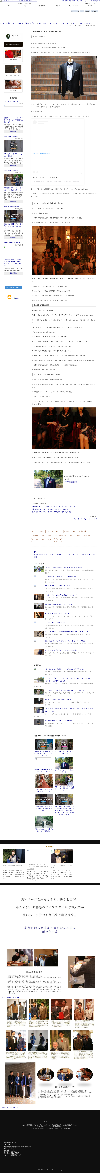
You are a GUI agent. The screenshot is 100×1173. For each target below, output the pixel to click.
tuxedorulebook (11, 101)
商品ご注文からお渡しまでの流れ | (60, 1127)
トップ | (24, 1124)
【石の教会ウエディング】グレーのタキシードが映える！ (43, 830)
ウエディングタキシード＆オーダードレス (58, 586)
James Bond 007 (38, 181)
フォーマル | (59, 1124)
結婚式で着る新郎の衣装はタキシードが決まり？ (60, 604)
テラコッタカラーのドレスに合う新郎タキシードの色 (43, 791)
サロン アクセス (75, 11)
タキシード (87, 535)
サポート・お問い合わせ (65, 1128)
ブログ (82, 11)
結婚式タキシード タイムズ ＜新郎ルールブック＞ (21, 23)
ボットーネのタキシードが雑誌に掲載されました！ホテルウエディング (66, 632)
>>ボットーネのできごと (10, 1107)
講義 (74, 531)
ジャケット (51, 540)
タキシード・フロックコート (62, 23)
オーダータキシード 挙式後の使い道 (64, 771)
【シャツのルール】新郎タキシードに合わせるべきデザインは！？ (65, 669)
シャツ (71, 535)
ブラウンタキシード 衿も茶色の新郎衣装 (82, 554)
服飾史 (41, 531)
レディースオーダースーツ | (49, 1124)
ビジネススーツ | (38, 1124)
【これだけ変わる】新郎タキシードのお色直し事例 (60, 576)
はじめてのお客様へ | (38, 1125)
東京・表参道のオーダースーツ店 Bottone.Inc (48, 1169)
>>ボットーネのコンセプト (10, 997)
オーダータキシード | (68, 1124)
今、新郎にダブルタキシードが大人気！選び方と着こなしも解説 (51, 512)
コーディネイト (56, 531)
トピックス (58, 6)
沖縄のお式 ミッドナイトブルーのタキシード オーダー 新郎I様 (65, 641)
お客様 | (65, 1125)
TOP (9, 6)
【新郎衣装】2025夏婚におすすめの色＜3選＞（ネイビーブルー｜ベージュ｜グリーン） (44, 753)
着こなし (66, 531)
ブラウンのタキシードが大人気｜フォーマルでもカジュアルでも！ (64, 789)
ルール (59, 540)
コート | (75, 1124)
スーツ (34, 531)
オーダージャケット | (27, 1125)
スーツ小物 (35, 535)
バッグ (78, 535)
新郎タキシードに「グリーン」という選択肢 (58, 720)
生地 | (49, 1125)
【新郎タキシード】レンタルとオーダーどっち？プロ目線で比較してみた (54, 506)
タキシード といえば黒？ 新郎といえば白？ (58, 699)
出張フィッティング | (46, 1127)
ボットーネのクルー (60, 535)
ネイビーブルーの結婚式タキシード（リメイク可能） (61, 650)
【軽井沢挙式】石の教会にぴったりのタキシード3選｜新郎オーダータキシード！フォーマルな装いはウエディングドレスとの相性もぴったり (64, 810)
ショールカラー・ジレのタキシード (56, 622)
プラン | (46, 1125)
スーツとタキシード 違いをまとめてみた (58, 613)
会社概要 (87, 11)
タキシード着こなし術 (25, 5)
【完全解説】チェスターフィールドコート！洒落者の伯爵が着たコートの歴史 (37, 867)
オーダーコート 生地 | (57, 1125)
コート (49, 535)
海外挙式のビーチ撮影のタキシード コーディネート (43, 770)
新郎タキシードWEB (90, 5)
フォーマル (35, 540)
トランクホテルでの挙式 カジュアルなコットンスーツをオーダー (65, 690)
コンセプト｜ (30, 1124)
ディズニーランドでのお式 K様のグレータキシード (61, 595)
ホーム (2, 23)
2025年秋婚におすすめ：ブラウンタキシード (64, 752)
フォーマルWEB (73, 6)
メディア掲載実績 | (36, 1127)
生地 (47, 531)
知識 (43, 535)
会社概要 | (69, 1125)
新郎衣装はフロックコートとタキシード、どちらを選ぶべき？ (51, 509)
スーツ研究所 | (55, 1128)
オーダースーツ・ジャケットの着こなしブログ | (40, 1128)
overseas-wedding (11, 207)
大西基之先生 (82, 531)
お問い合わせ (94, 11)
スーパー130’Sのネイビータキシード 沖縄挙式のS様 (48, 556)
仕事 (43, 540)
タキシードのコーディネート (81, 23)
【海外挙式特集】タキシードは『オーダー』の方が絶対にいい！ (43, 808)
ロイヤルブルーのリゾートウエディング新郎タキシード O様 (63, 567)
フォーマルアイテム (45, 23)
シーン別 (94, 519)
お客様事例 (41, 6)
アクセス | (75, 1125)
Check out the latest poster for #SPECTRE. (46, 178)
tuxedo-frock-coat (12, 243)
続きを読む (13, 131)
